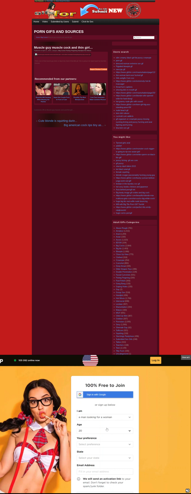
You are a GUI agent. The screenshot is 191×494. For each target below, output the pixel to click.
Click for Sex (87, 22)
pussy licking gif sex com (127, 160)
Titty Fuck (120, 351)
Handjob (119, 295)
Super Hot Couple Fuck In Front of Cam (62, 98)
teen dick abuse (122, 113)
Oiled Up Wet (121, 316)
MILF (118, 313)
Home (36, 22)
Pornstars (120, 321)
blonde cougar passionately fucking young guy (135, 175)
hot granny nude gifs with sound (129, 101)
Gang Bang (121, 283)
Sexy (118, 324)
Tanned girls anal (123, 143)
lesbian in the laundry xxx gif (128, 184)
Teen (118, 348)
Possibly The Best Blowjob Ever (80, 98)
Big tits (119, 248)
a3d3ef (119, 146)
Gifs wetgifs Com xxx (125, 78)
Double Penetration (124, 272)
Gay (118, 289)
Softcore (119, 330)
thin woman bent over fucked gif (129, 75)
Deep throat (121, 266)
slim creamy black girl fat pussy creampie (133, 58)
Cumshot (120, 263)
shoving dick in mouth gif (126, 90)
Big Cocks (44, 37)
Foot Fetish (120, 281)
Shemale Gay (122, 327)
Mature (119, 310)
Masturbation (121, 307)
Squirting (119, 333)
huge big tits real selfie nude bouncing (131, 201)
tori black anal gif (123, 169)
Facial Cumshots (123, 275)
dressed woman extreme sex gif (129, 63)
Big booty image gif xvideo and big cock (132, 192)
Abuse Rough (121, 228)
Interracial (120, 301)
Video (45, 22)
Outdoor (119, 319)
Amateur (119, 231)
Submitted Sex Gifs (124, 339)
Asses (118, 240)
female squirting (122, 172)
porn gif (119, 60)
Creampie (120, 260)
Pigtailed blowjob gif (124, 66)
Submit (75, 22)
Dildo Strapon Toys (124, 269)
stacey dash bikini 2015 (126, 166)
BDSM (119, 242)
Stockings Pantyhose (125, 336)
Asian (118, 237)
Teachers (120, 345)
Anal (118, 234)
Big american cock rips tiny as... (84, 125)
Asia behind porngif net (125, 189)
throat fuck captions (124, 87)
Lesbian (119, 304)
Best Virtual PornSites (63, 1)
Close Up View (122, 254)
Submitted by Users (60, 22)
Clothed (119, 257)
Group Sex (120, 292)
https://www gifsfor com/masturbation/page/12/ (135, 72)
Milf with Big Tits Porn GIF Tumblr (130, 204)
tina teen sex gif (122, 128)
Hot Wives (120, 298)
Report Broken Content (98, 69)
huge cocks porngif (124, 213)
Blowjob (119, 251)
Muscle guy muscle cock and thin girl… (63, 47)
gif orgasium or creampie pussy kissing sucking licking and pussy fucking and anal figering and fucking (134, 122)
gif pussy (120, 163)
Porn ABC (50, 1)
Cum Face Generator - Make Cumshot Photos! (98, 98)
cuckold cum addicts (124, 116)
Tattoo (118, 342)
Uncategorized (122, 354)
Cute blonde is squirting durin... (57, 120)
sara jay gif (121, 69)
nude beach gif (122, 110)
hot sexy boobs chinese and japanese (132, 187)
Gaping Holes (121, 286)
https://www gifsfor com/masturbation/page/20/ (135, 93)
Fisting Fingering (123, 278)
